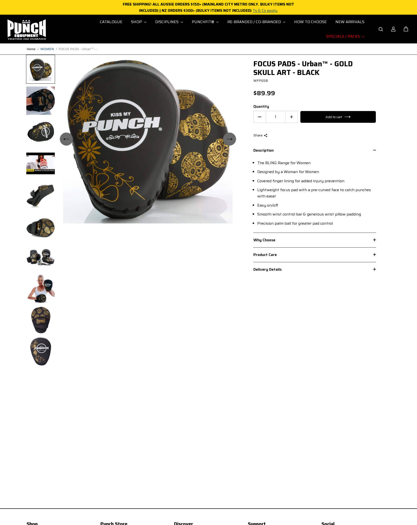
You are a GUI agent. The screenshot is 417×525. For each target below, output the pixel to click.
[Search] (380, 29)
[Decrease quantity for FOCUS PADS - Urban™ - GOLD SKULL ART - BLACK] (259, 117)
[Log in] (393, 29)
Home (31, 49)
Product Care (265, 255)
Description (263, 150)
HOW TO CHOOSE (310, 22)
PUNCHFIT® (203, 22)
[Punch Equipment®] (26, 29)
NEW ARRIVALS (349, 22)
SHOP (137, 22)
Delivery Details (267, 269)
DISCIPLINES (167, 22)
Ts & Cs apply (265, 10)
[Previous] (66, 139)
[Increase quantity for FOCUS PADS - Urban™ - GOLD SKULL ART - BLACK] (291, 117)
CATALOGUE (111, 22)
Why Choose (264, 240)
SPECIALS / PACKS (343, 36)
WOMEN (47, 49)
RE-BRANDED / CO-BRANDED (254, 22)
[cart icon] (406, 29)
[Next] (229, 139)
